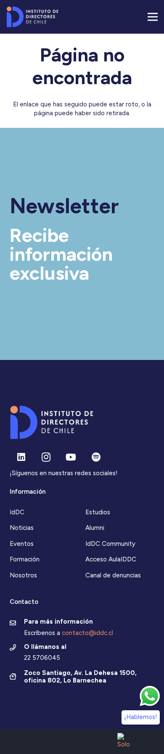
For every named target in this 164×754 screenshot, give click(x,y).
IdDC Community (110, 544)
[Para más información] (17, 623)
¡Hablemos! (140, 717)
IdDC (17, 512)
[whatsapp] (150, 696)
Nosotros (23, 575)
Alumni (94, 528)
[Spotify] (96, 457)
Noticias (22, 528)
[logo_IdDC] (32, 16)
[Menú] (153, 16)
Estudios (97, 512)
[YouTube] (70, 457)
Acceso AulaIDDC (110, 559)
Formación (25, 559)
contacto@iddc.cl (87, 633)
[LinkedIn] (21, 457)
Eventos (22, 544)
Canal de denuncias (113, 575)
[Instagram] (46, 457)
